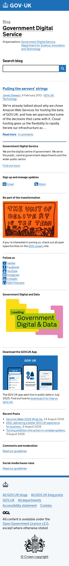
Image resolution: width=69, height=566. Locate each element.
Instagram (13, 275)
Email (10, 184)
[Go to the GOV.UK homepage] (17, 5)
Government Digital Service (28, 31)
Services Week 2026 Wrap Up (24, 419)
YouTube (12, 271)
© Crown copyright (34, 557)
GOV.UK (49, 95)
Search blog (13, 61)
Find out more (11, 165)
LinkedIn (12, 279)
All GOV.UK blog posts (47, 495)
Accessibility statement (20, 505)
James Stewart (12, 95)
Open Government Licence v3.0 (25, 523)
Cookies (46, 505)
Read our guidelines (15, 451)
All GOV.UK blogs (15, 495)
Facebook (13, 267)
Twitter (11, 263)
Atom (42, 184)
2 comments (25, 134)
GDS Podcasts (15, 282)
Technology (10, 99)
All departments (29, 500)
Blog (6, 21)
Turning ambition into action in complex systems (35, 430)
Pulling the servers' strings (25, 88)
